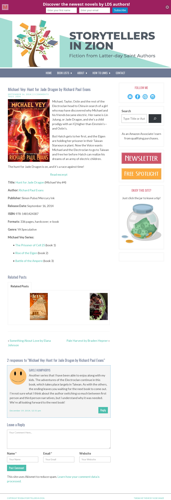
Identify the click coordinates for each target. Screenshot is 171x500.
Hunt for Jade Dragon (30, 182)
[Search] (155, 118)
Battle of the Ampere (29, 261)
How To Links (101, 73)
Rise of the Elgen (26, 253)
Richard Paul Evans (31, 190)
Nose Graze (158, 498)
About (81, 73)
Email (47, 453)
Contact (120, 73)
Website (85, 453)
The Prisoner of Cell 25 (30, 245)
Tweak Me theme (142, 498)
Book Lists (63, 73)
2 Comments (41, 94)
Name (12, 453)
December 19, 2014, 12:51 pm (25, 410)
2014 (18, 96)
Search (126, 111)
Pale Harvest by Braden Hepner (87, 340)
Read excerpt (58, 174)
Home (49, 73)
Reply (103, 410)
